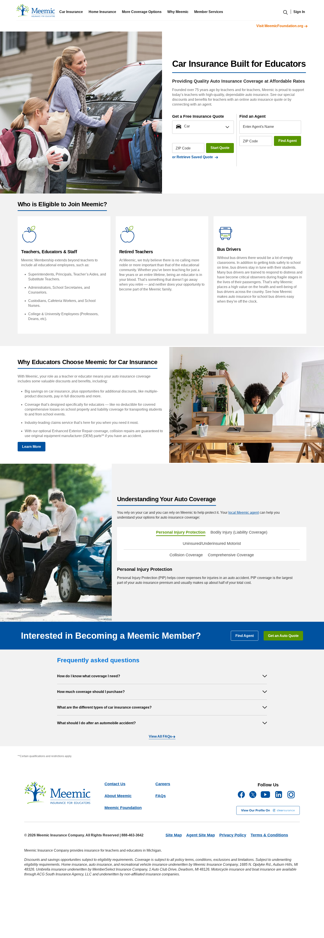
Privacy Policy (232, 835)
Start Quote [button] (219, 148)
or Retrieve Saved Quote (193, 157)
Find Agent (287, 141)
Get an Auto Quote (283, 636)
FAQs (160, 796)
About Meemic (118, 796)
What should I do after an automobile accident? (96, 723)
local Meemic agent (243, 512)
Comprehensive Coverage (231, 555)
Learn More (31, 447)
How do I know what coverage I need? (88, 676)
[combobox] (203, 127)
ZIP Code (183, 148)
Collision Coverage (186, 555)
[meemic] (35, 11)
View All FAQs (160, 736)
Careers (162, 784)
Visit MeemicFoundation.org (280, 26)
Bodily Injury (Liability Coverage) (238, 532)
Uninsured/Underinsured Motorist (212, 543)
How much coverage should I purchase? (91, 692)
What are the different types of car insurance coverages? (104, 707)
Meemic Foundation (123, 808)
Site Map (174, 835)
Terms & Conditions (269, 835)
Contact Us (114, 784)
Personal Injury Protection (180, 532)
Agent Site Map (200, 835)
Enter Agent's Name (258, 126)
